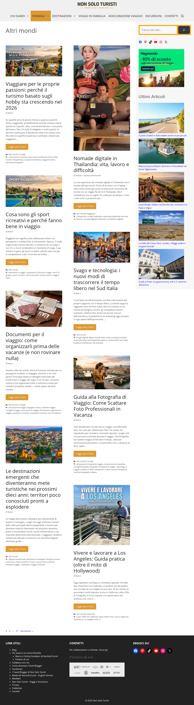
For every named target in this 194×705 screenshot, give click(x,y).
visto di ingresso (54, 413)
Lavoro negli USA (121, 616)
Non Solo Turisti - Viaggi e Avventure (30, 681)
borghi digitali (82, 337)
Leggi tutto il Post (17, 146)
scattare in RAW (86, 469)
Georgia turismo (53, 559)
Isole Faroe (10, 562)
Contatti (171, 16)
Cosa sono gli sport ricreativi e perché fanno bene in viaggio (34, 220)
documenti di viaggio (30, 410)
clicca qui (103, 649)
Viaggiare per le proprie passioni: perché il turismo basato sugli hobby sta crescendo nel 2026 (34, 95)
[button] (182, 16)
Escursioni (153, 16)
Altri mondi (13, 154)
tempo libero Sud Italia (117, 340)
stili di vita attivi (32, 275)
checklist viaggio (49, 407)
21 (17, 630)
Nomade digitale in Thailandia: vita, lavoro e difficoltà (101, 164)
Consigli (38, 16)
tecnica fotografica (119, 469)
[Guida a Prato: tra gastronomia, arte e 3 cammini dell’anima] (161, 264)
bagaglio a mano (34, 407)
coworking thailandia (111, 216)
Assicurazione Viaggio (125, 16)
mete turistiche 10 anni (25, 562)
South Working (80, 340)
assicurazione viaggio (17, 407)
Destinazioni (62, 16)
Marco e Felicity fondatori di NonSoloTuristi (36, 656)
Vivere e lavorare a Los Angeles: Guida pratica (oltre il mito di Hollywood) (100, 561)
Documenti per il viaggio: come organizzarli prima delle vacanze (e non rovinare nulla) (33, 346)
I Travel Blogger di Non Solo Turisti (29, 672)
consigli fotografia (81, 467)
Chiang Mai (81, 216)
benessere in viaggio (17, 272)
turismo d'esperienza (14, 159)
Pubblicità (17, 688)
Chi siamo (17, 16)
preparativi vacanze (38, 413)
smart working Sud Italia (116, 337)
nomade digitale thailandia (94, 219)
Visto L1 (97, 619)
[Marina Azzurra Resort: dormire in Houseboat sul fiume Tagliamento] (161, 151)
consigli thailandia (94, 216)
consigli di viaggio (13, 410)
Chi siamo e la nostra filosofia (26, 652)
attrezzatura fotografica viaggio (89, 464)
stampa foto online (102, 469)
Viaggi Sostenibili (38, 564)
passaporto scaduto (20, 413)
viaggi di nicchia (48, 159)
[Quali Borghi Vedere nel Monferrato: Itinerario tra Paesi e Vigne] (161, 187)
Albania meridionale (17, 559)
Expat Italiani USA (106, 616)
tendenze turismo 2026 (48, 157)
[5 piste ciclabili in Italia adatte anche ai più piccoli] (161, 118)
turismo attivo (46, 275)
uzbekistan (25, 564)
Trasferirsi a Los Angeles (84, 619)
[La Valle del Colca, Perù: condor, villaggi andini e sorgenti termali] (161, 226)
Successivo (27, 630)
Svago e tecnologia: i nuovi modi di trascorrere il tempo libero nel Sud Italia (97, 279)
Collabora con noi (20, 662)
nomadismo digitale (115, 219)
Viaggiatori (91, 213)
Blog (14, 649)
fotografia (93, 467)
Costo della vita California (87, 616)
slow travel (32, 157)
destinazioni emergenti (35, 559)
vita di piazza (97, 343)
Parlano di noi (22, 659)
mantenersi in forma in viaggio (39, 272)
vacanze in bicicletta (32, 159)
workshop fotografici (14, 162)
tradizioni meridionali (82, 343)
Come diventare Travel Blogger (27, 665)
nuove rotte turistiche (45, 562)
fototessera (44, 410)
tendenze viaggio (13, 564)
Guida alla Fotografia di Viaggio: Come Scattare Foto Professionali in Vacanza (100, 406)
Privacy (15, 684)
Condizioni (17, 669)
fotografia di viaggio (107, 467)
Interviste (91, 614)
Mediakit (16, 678)
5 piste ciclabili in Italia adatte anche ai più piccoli (162, 135)
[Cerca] (184, 30)
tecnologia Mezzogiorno (97, 340)
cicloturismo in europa (18, 157)
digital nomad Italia (97, 337)
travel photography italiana (85, 472)
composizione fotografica (114, 464)
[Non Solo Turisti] (97, 5)
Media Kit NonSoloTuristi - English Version (32, 675)
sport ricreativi (19, 275)
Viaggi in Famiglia (92, 16)
